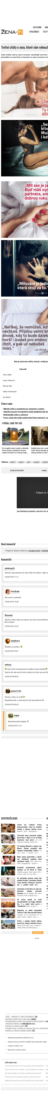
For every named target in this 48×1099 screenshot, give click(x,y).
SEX (28, 462)
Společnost (34, 31)
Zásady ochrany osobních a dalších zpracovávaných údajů (27, 1042)
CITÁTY (13, 462)
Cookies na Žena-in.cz (15, 1046)
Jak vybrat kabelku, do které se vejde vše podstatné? (23, 1073)
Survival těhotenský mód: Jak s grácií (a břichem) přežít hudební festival (25, 1066)
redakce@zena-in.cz (28, 1023)
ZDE (36, 1016)
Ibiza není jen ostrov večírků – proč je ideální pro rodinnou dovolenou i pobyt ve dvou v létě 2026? (25, 1069)
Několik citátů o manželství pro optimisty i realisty (23, 408)
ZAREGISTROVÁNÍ (34, 550)
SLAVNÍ (36, 462)
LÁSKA (21, 462)
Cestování (37, 27)
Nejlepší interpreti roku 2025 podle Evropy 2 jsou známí (24, 1080)
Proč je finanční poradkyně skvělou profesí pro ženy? (23, 1077)
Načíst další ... (37, 932)
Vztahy (44, 470)
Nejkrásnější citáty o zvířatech (15, 414)
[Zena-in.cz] (13, 32)
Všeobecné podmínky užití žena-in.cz (20, 1037)
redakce (33, 1019)
